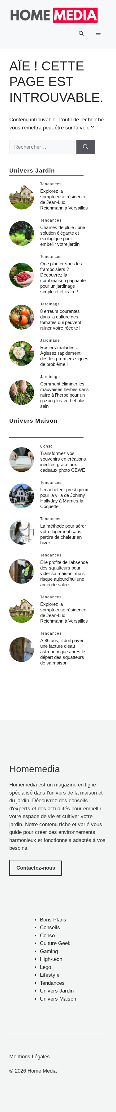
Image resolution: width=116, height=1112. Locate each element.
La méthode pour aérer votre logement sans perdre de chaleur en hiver (63, 534)
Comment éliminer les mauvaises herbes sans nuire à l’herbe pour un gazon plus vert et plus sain (64, 395)
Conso (47, 936)
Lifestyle (49, 975)
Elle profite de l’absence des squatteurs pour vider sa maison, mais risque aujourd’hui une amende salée (64, 573)
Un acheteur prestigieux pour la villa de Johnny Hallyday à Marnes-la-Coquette (64, 498)
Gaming (49, 951)
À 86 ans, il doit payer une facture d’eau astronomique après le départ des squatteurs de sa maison (62, 651)
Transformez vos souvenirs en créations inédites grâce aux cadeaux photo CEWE (63, 462)
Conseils (50, 927)
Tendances (52, 983)
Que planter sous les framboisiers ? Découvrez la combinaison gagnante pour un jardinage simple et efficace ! (63, 277)
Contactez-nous (35, 868)
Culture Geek (55, 943)
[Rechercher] (85, 147)
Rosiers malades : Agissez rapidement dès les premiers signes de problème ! (64, 356)
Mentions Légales (29, 1057)
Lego (45, 967)
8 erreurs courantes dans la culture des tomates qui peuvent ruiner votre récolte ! (60, 319)
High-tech (51, 959)
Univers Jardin (57, 991)
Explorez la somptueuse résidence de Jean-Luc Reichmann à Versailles (64, 199)
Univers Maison (58, 999)
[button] (81, 33)
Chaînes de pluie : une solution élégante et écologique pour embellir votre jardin (62, 236)
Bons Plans (53, 920)
